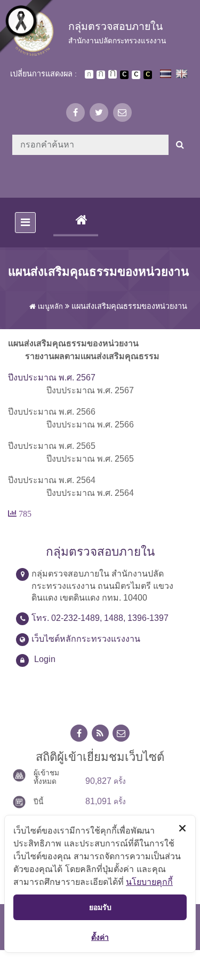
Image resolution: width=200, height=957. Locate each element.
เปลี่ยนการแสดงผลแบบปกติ (136, 75)
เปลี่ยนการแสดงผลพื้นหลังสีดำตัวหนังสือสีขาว (124, 75)
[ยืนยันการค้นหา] (180, 145)
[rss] (100, 733)
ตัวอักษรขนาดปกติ (89, 74)
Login (44, 659)
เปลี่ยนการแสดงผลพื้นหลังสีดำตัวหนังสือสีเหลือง (147, 75)
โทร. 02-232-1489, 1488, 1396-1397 (100, 618)
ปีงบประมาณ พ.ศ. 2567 (51, 377)
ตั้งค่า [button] (100, 937)
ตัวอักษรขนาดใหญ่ (112, 74)
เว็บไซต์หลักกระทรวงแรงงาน (85, 638)
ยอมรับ (100, 907)
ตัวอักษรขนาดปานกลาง (101, 75)
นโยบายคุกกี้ (149, 881)
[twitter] (99, 112)
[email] (122, 112)
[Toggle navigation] (25, 222)
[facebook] (75, 112)
